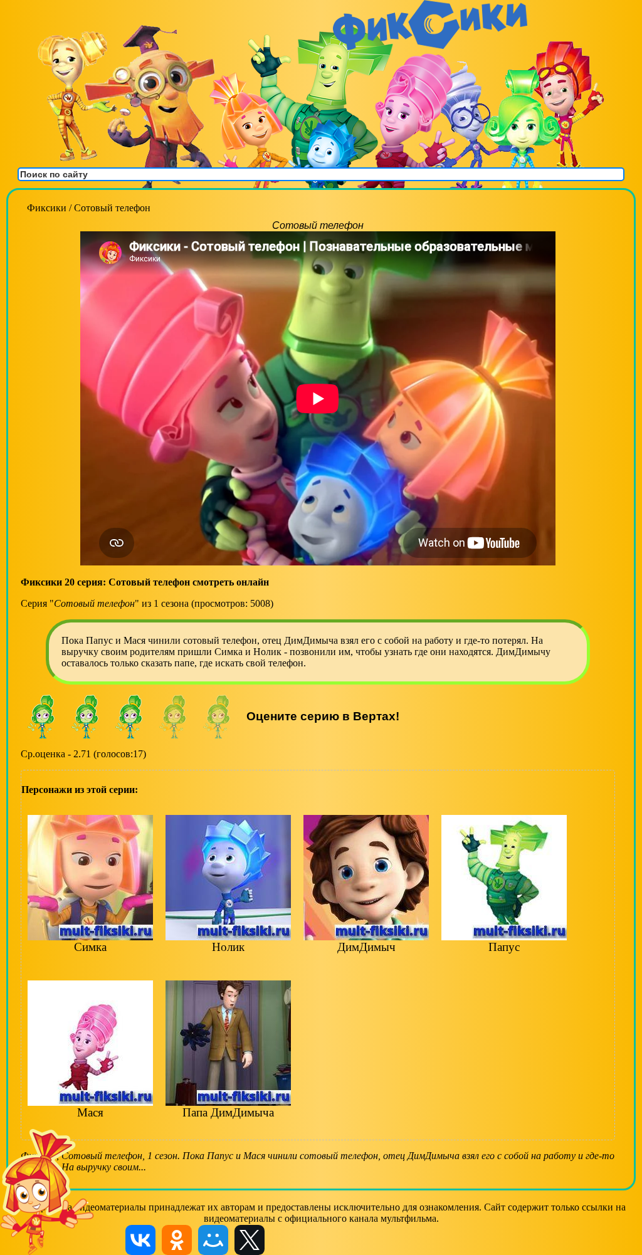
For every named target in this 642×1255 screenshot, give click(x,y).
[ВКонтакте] (140, 1240)
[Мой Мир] (213, 1240)
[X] (249, 1240)
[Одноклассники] (177, 1240)
